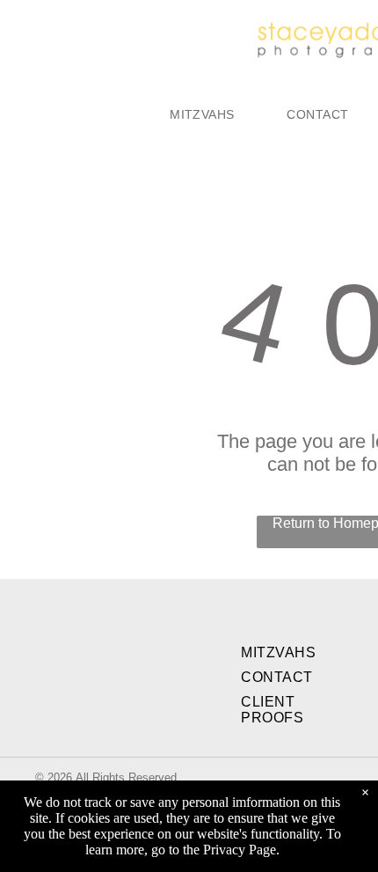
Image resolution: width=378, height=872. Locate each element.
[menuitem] (201, 114)
